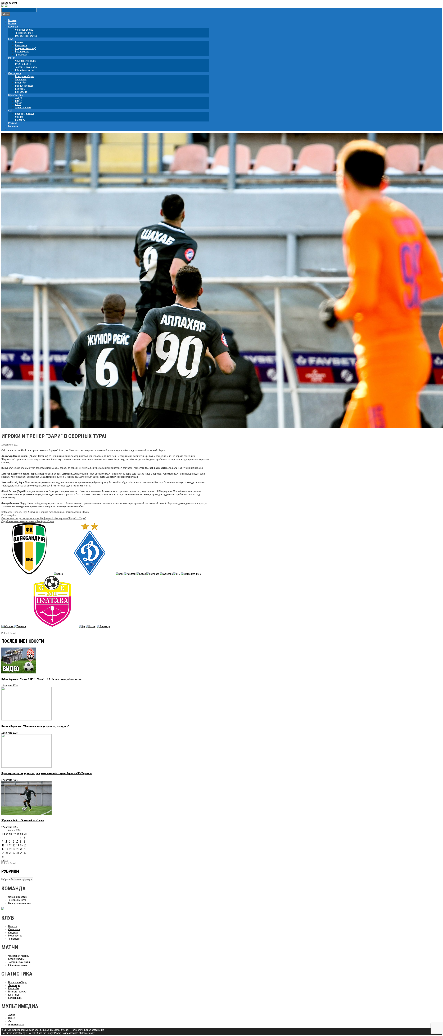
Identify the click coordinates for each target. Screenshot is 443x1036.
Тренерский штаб (24, 32)
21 (17, 849)
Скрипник (59, 512)
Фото (11, 1021)
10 (3, 845)
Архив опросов (23, 107)
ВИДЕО (18, 101)
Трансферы (21, 54)
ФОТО (18, 104)
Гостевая (13, 126)
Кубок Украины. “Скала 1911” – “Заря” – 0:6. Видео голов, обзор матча (41, 679)
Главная (12, 20)
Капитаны (20, 88)
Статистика (14, 73)
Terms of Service (80, 1033)
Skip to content (9, 2)
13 (14, 845)
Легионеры (20, 79)
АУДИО (18, 98)
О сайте (19, 116)
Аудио (11, 1014)
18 (7, 849)
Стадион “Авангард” (25, 48)
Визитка (19, 42)
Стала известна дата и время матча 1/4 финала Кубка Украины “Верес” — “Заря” (43, 518)
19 (10, 849)
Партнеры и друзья (24, 113)
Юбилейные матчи (24, 70)
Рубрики (5, 879)
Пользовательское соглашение (87, 1030)
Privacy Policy (61, 1033)
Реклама (12, 123)
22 (21, 849)
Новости (17, 512)
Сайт (10, 110)
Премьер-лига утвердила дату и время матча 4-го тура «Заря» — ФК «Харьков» (46, 773)
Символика (21, 45)
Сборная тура (46, 512)
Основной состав (24, 29)
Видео (11, 1018)
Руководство (22, 51)
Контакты (20, 120)
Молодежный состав (26, 36)
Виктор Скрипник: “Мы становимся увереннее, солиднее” (35, 726)
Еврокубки (20, 82)
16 (25, 845)
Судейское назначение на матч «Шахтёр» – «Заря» (27, 521)
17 (3, 849)
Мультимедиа (15, 95)
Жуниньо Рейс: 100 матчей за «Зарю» (22, 820)
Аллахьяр (33, 512)
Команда (13, 26)
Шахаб (85, 512)
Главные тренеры (24, 85)
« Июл (4, 860)
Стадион (13, 932)
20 (14, 849)
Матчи (11, 57)
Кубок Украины (23, 64)
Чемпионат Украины (25, 60)
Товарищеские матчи (26, 67)
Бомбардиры (22, 92)
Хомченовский (73, 512)
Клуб (10, 39)
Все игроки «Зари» (24, 76)
